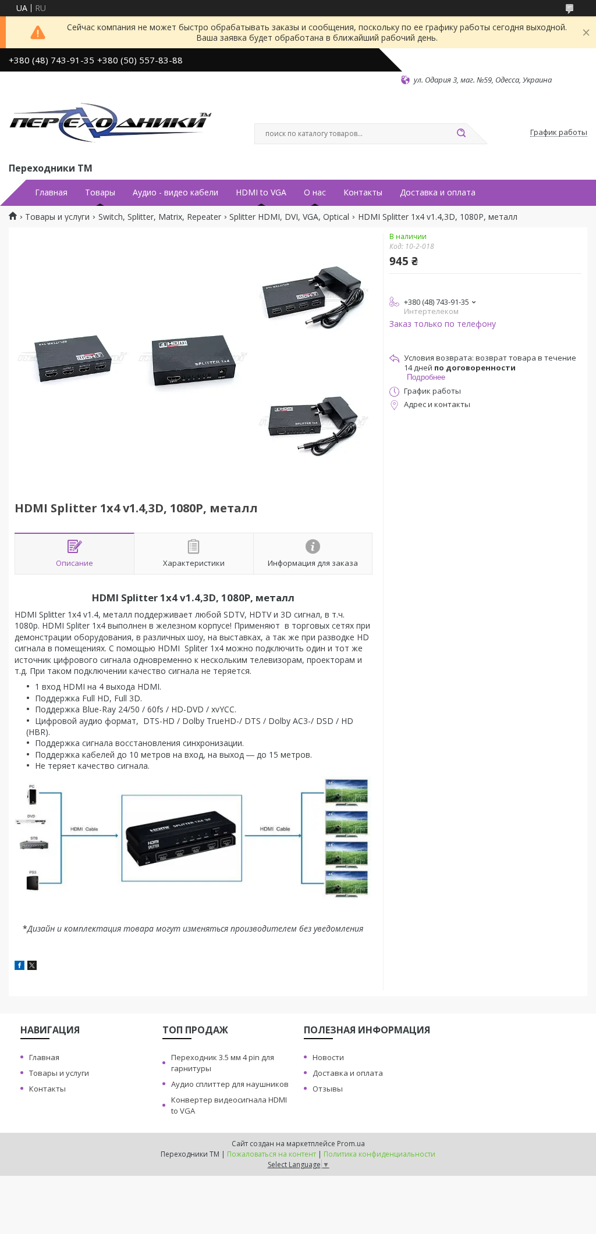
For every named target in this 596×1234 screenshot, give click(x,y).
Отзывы (328, 1088)
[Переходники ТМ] (110, 123)
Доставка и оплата (438, 192)
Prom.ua (351, 1144)
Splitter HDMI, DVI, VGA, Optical (289, 217)
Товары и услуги (57, 217)
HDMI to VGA (261, 192)
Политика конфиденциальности (379, 1154)
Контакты (362, 192)
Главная (51, 192)
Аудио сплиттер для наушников (230, 1084)
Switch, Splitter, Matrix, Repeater (159, 217)
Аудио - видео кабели (175, 192)
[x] (32, 966)
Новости (328, 1057)
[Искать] (461, 133)
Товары (100, 192)
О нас (315, 192)
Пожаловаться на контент (271, 1154)
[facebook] (19, 966)
